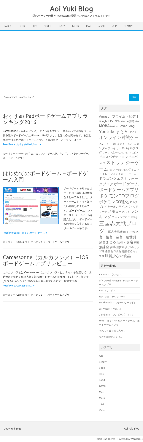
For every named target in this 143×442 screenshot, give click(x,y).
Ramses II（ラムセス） (111, 274)
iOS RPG (114, 121)
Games (7, 26)
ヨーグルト (123, 211)
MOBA (104, 126)
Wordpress (137, 439)
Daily (62, 26)
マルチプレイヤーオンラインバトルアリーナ (118, 207)
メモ (111, 211)
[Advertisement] (71, 59)
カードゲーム (129, 144)
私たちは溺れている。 (111, 336)
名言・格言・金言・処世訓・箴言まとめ (119, 237)
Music (101, 26)
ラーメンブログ (121, 217)
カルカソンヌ (38, 153)
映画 (136, 242)
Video (48, 26)
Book (75, 26)
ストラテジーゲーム (79, 153)
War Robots (115, 126)
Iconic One (101, 439)
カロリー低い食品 (113, 144)
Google (103, 121)
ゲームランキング (57, 153)
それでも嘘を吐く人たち (112, 330)
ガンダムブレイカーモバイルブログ (119, 148)
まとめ (122, 131)
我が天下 (120, 242)
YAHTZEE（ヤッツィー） (112, 296)
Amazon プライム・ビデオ (119, 116)
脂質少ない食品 (118, 256)
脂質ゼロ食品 (113, 251)
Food (22, 26)
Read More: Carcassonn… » (18, 285)
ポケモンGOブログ (119, 195)
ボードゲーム (126, 184)
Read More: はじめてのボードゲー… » (25, 232)
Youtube (107, 131)
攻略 (129, 242)
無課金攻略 (107, 247)
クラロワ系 (108, 152)
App (114, 26)
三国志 (134, 217)
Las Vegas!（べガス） (110, 308)
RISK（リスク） (107, 290)
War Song (128, 126)
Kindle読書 (127, 121)
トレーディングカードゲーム (119, 173)
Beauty (128, 26)
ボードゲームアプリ (14, 158)
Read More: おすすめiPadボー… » (22, 144)
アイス (133, 132)
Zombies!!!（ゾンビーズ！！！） (116, 314)
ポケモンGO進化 (114, 201)
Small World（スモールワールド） (117, 302)
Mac (88, 26)
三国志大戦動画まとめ (120, 231)
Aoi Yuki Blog (71, 8)
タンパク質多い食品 (118, 170)
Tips (35, 26)
